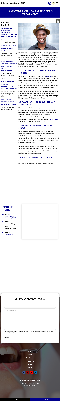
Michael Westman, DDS (13, 3)
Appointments (30, 361)
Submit (6, 337)
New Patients (30, 358)
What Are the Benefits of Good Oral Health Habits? (9, 102)
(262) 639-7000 (49, 3)
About (30, 354)
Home (30, 351)
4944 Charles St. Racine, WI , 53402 (10, 217)
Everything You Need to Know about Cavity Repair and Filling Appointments (9, 66)
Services (30, 364)
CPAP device (54, 119)
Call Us (16, 399)
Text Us (46, 399)
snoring (48, 76)
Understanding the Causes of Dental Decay (8, 48)
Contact (30, 367)
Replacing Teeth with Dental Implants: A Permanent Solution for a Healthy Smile (9, 32)
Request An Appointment (53, 3)
